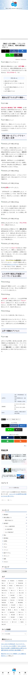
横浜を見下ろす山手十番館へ (11, 81)
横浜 (14, 419)
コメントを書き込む (14, 487)
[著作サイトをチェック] (7, 437)
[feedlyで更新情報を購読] (7, 441)
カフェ (4, 419)
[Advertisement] (14, 25)
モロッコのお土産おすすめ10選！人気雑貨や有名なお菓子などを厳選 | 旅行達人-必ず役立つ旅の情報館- (14, 648)
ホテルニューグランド (12, 264)
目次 (12, 78)
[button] (18, 55)
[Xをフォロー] (20, 437)
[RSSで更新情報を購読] (20, 441)
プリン (19, 419)
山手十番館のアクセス (10, 91)
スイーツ (9, 419)
